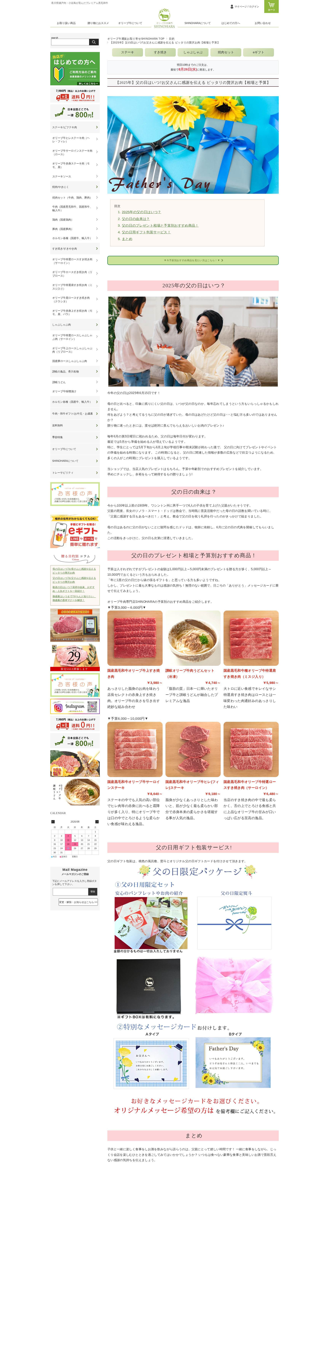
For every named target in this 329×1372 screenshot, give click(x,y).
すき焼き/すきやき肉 (64, 248)
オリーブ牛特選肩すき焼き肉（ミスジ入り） (72, 286)
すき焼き (160, 52)
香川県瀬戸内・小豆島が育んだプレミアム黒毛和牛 (79, 3)
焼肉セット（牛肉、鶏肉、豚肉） (72, 197)
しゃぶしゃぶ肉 (61, 324)
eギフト (258, 52)
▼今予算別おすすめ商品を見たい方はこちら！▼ (192, 260)
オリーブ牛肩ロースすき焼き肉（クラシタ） (71, 299)
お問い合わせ (263, 23)
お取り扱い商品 (66, 23)
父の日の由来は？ (136, 219)
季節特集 (57, 437)
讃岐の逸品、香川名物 (65, 371)
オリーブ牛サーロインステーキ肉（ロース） (72, 152)
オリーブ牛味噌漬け (64, 391)
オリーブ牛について (130, 23)
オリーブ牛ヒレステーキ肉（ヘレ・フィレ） (71, 139)
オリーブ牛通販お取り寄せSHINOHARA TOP (135, 38)
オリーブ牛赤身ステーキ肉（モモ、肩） (71, 165)
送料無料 (57, 425)
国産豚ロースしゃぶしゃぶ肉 (69, 361)
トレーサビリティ (62, 472)
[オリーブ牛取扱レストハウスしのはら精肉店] (164, 27)
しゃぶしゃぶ (193, 52)
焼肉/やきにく (60, 186)
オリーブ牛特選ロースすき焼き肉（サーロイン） (72, 261)
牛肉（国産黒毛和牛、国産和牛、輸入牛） (72, 208)
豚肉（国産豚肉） (63, 229)
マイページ (247, 6)
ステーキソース (61, 176)
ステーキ (127, 52)
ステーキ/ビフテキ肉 (64, 127)
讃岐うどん (59, 382)
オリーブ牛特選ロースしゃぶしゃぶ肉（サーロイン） (72, 337)
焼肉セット (226, 52)
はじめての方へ (230, 23)
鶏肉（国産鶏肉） (63, 219)
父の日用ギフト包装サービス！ (146, 232)
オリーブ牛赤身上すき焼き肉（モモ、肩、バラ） (72, 312)
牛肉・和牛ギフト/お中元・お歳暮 (72, 413)
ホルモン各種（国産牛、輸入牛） (72, 238)
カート (271, 9)
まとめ (127, 239)
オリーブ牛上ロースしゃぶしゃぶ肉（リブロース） (72, 350)
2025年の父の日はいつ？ (141, 212)
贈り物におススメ (98, 23)
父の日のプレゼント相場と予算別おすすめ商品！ (160, 225)
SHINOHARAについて (197, 23)
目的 (171, 38)
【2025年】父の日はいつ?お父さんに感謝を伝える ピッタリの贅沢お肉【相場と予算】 (193, 82)
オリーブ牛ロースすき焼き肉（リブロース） (72, 274)
